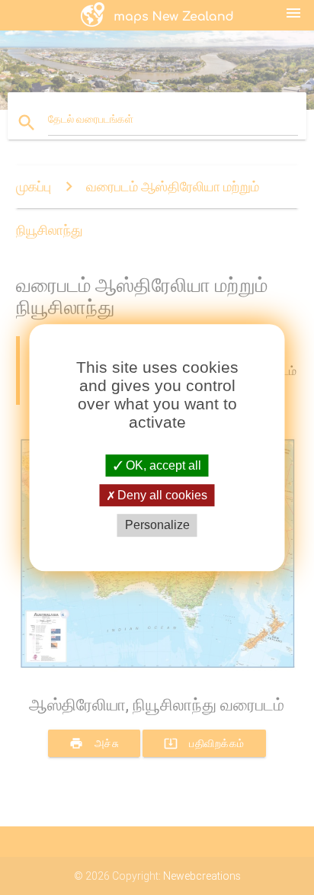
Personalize (157, 525)
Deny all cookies (160, 495)
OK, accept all (162, 465)
